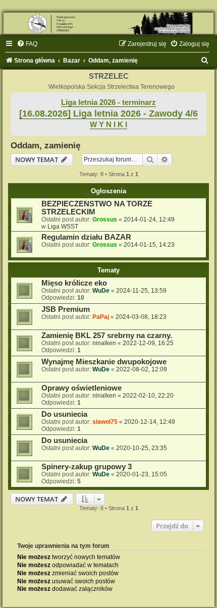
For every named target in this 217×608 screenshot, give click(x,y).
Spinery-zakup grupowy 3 (86, 467)
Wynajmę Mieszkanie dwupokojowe (104, 362)
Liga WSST (62, 226)
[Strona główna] (108, 23)
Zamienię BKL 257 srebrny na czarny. (106, 335)
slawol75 (105, 421)
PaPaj (100, 316)
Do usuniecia (64, 414)
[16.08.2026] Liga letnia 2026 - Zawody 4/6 (108, 113)
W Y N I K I (108, 125)
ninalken (104, 343)
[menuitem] (27, 43)
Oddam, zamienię (45, 145)
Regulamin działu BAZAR (86, 237)
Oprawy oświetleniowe (81, 388)
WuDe (101, 290)
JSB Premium (65, 309)
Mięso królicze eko (74, 283)
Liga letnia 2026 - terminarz (108, 102)
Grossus (104, 219)
